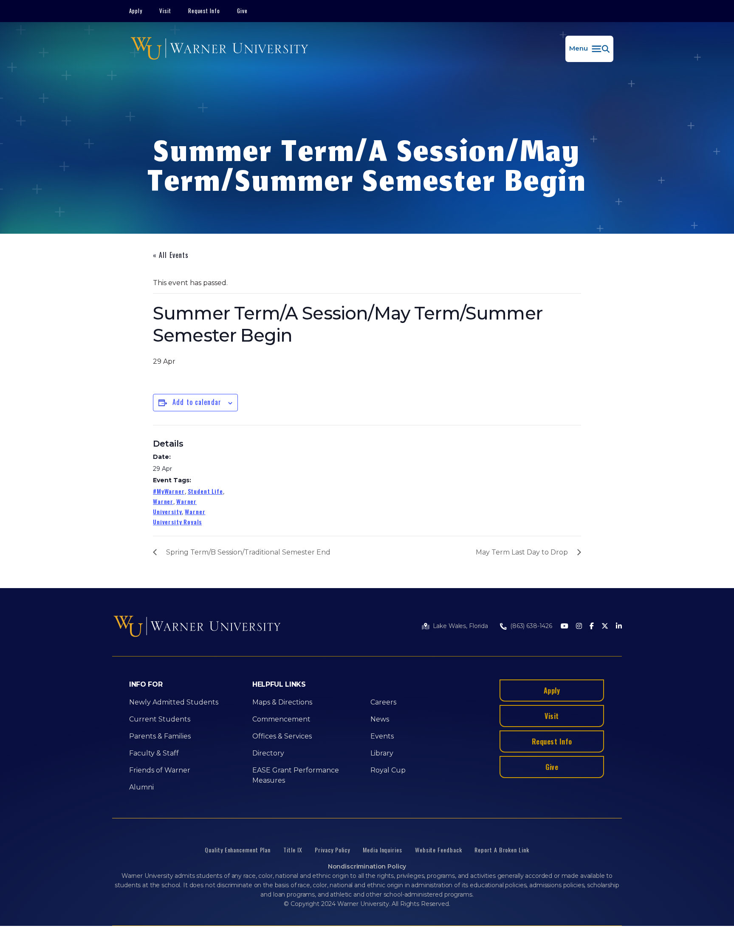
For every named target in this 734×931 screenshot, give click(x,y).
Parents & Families (160, 736)
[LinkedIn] (619, 626)
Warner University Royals (179, 516)
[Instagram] (579, 626)
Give (242, 10)
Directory (268, 753)
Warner (163, 501)
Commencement (281, 719)
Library (381, 753)
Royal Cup (388, 770)
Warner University (175, 506)
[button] (589, 49)
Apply (135, 10)
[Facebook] (592, 626)
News (379, 719)
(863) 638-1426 (531, 626)
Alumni (141, 787)
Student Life (205, 491)
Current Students (159, 719)
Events (382, 736)
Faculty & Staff (154, 753)
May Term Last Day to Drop (522, 552)
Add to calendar (196, 402)
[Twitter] (604, 626)
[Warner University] (219, 49)
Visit (165, 10)
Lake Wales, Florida (460, 626)
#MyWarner (169, 491)
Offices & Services (282, 736)
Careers (383, 702)
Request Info (204, 10)
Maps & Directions (282, 702)
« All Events (171, 255)
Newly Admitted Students (173, 702)
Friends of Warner (159, 770)
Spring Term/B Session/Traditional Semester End (248, 552)
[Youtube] (564, 626)
